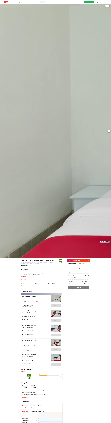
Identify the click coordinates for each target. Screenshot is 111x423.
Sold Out (56, 320)
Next (109, 131)
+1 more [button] (37, 301)
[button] (78, 290)
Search (89, 2)
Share (108, 5)
